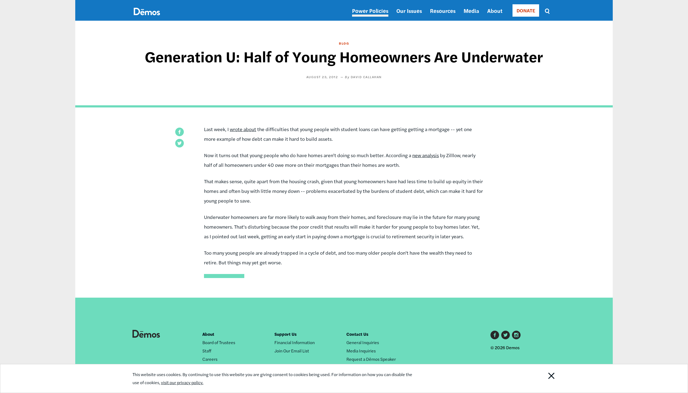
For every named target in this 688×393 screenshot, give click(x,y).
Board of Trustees (218, 342)
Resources (443, 11)
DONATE (526, 10)
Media (471, 11)
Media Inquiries (361, 351)
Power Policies (370, 11)
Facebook (494, 335)
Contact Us (357, 334)
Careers (209, 359)
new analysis (425, 155)
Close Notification (541, 378)
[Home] (146, 18)
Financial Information (294, 342)
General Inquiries (362, 342)
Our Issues (409, 11)
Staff (206, 351)
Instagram (516, 335)
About (494, 11)
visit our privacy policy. (182, 382)
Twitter (505, 335)
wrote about (243, 129)
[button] (179, 132)
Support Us (285, 334)
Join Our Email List (291, 351)
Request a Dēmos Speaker (371, 359)
